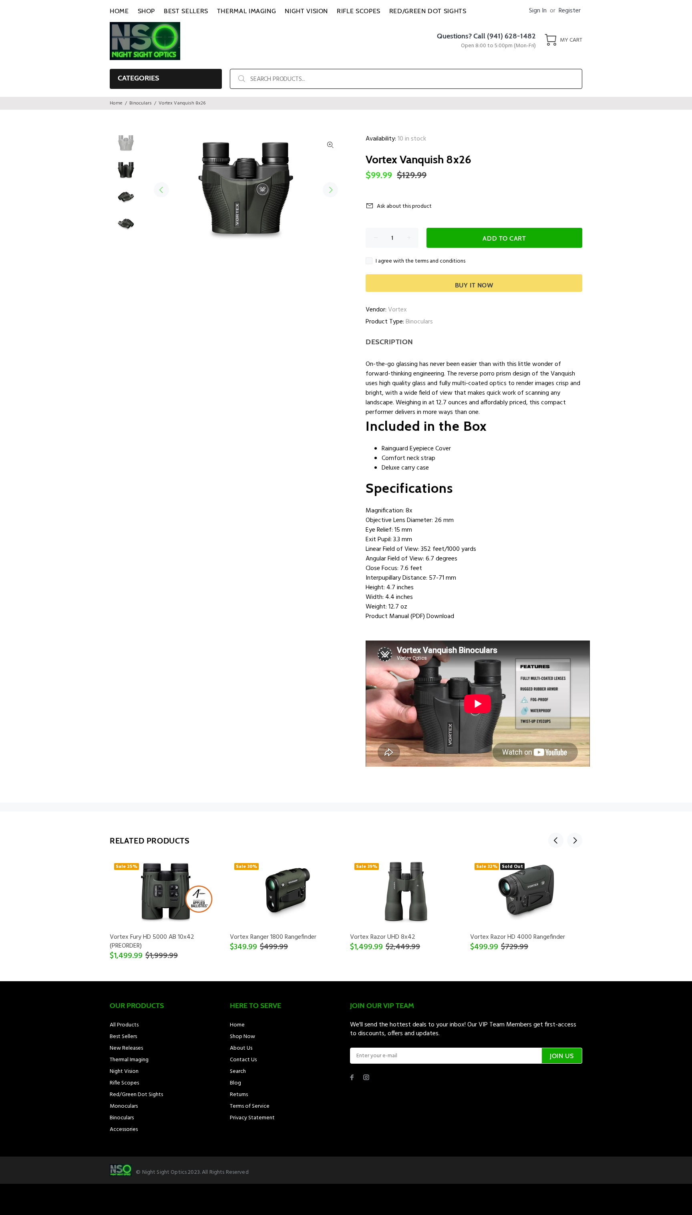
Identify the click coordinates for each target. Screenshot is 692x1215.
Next (330, 189)
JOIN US (562, 1056)
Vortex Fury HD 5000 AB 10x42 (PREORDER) (152, 941)
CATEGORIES (138, 78)
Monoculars (124, 1106)
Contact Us (243, 1059)
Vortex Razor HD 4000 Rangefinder (517, 937)
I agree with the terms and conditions (420, 261)
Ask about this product (404, 206)
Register (570, 11)
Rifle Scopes (124, 1083)
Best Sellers (123, 1036)
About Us (241, 1048)
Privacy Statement (252, 1118)
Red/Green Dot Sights (136, 1094)
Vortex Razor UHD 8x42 (382, 937)
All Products (124, 1025)
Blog (235, 1083)
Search (238, 1071)
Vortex (397, 310)
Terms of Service (250, 1106)
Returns (239, 1094)
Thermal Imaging (129, 1059)
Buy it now (474, 285)
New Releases (126, 1048)
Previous (161, 189)
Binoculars (140, 103)
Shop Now (242, 1036)
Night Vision (124, 1071)
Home (116, 103)
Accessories (124, 1129)
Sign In (538, 11)
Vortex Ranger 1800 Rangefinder (273, 937)
